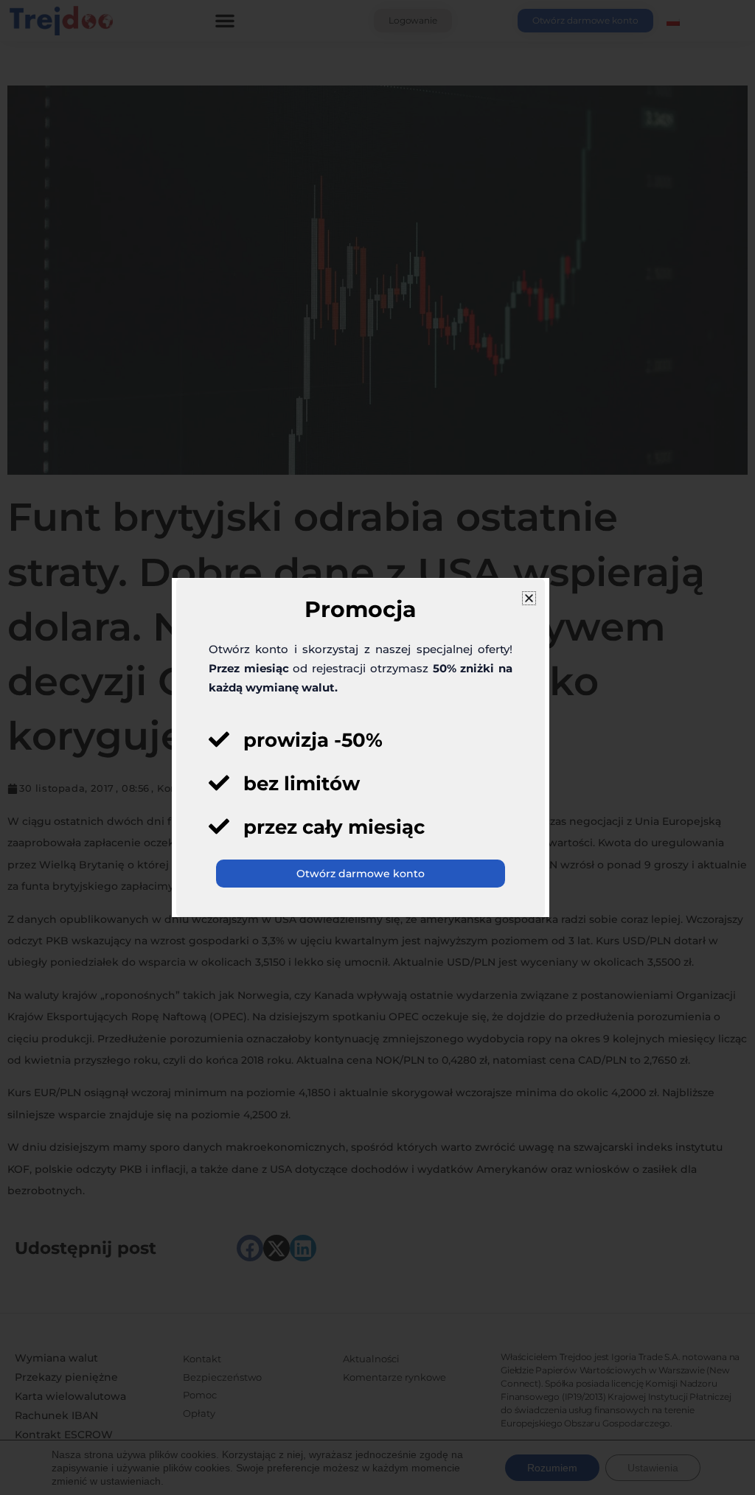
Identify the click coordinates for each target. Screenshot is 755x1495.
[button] (529, 598)
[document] (377, 747)
